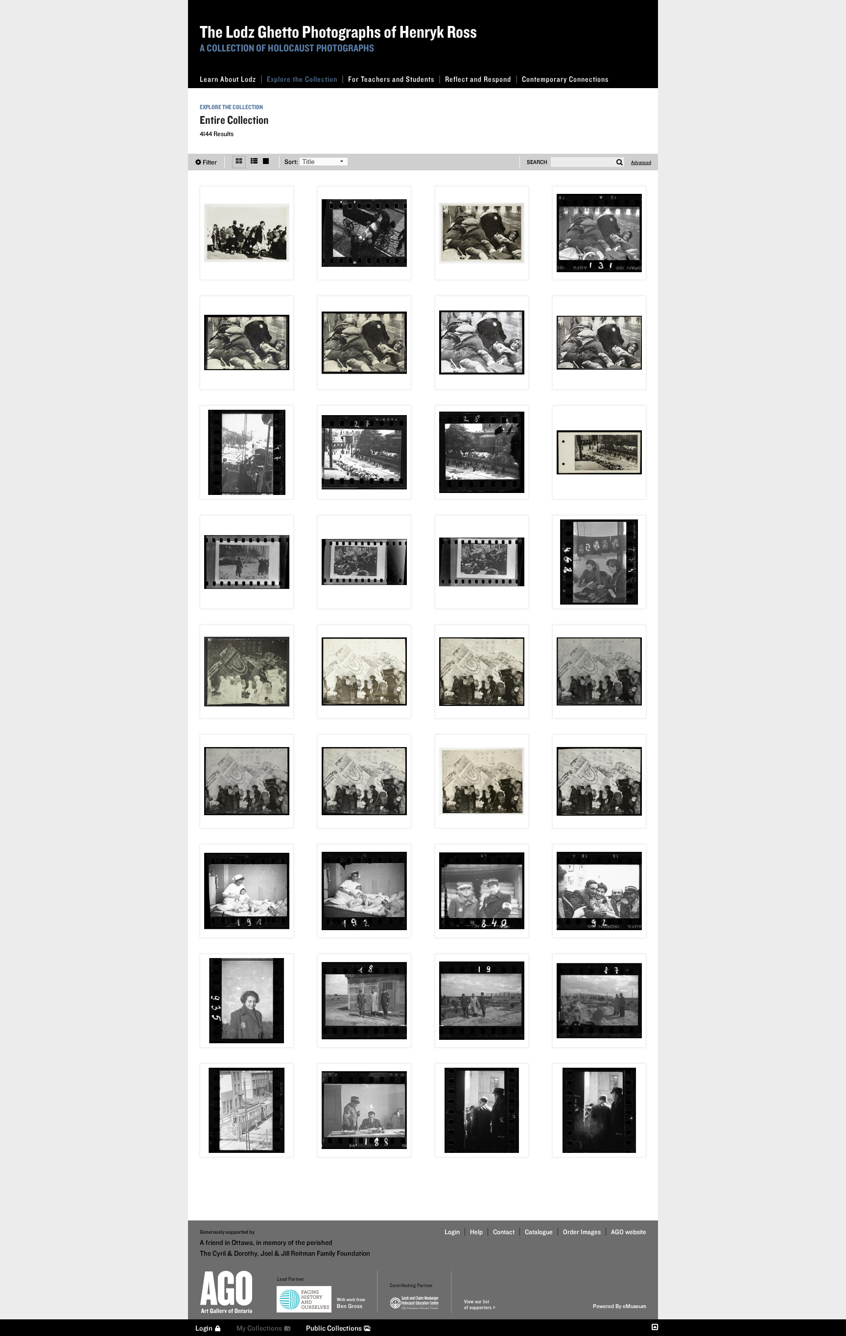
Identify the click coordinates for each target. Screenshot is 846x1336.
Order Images (582, 1232)
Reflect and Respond (478, 79)
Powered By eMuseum (619, 1306)
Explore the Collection (302, 79)
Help (476, 1232)
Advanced (641, 162)
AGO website (628, 1232)
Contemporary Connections (565, 79)
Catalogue (539, 1232)
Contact (504, 1232)
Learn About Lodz (228, 79)
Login (452, 1232)
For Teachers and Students (391, 79)
